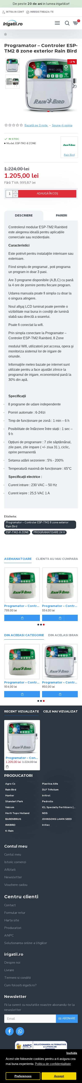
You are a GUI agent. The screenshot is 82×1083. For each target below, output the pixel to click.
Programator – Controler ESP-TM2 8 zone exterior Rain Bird (37, 525)
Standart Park (14, 801)
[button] (27, 86)
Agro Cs (10, 783)
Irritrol (46, 795)
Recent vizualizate (21, 711)
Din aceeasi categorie (24, 635)
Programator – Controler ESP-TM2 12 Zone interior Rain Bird (60, 606)
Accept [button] (59, 1076)
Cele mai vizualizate (61, 711)
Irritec (46, 825)
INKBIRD (10, 825)
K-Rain (9, 830)
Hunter (9, 795)
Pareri (61, 215)
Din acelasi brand (64, 635)
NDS (45, 813)
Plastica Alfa (50, 783)
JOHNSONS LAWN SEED (57, 819)
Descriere (24, 215)
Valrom (9, 807)
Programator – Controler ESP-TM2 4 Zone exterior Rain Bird (60, 682)
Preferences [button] (23, 1076)
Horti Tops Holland (17, 813)
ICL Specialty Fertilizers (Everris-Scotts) (59, 807)
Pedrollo (47, 801)
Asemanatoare (18, 559)
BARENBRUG (13, 819)
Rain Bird (10, 789)
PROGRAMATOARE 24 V (49, 532)
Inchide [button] (71, 1053)
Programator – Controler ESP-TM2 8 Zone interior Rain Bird (22, 606)
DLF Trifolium (50, 789)
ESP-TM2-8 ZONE (17, 532)
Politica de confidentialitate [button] (53, 1064)
